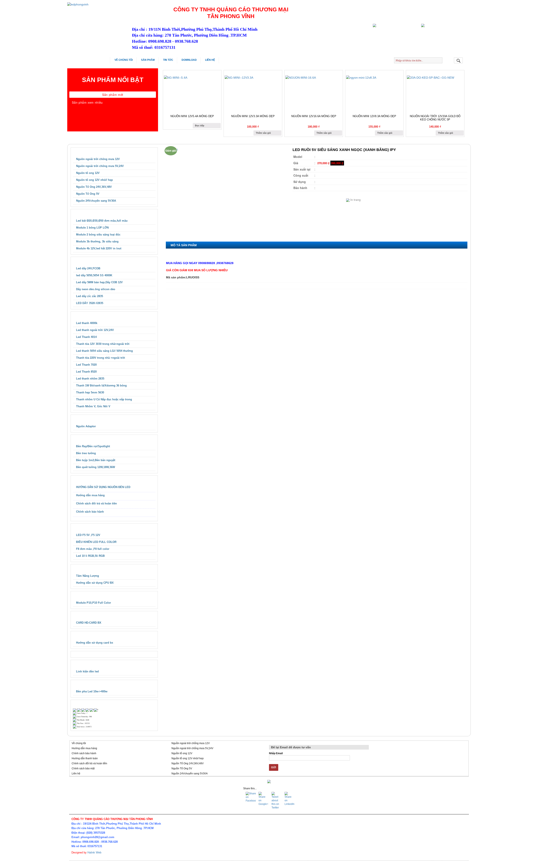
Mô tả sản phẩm (184, 245)
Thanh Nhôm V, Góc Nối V (93, 406)
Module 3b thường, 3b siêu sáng (97, 241)
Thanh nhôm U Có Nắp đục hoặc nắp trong (104, 399)
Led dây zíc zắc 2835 (89, 296)
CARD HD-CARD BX (88, 622)
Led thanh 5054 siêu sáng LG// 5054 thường (104, 350)
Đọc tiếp (199, 125)
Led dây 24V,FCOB (88, 268)
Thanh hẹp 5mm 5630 (90, 392)
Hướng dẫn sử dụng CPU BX (95, 582)
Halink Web (94, 852)
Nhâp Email (276, 753)
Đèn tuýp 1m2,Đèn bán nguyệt (95, 460)
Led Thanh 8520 (86, 371)
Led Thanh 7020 (86, 364)
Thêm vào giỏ (263, 133)
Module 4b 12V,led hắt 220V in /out (98, 248)
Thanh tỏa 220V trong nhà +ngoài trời (100, 357)
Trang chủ (92, 59)
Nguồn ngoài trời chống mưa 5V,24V (100, 166)
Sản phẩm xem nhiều (87, 102)
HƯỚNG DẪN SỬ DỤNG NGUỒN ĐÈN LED (103, 487)
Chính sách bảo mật (83, 768)
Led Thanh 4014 (86, 337)
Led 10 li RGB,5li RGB (90, 555)
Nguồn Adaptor (86, 426)
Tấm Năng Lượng (87, 575)
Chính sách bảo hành (90, 511)
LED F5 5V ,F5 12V (88, 535)
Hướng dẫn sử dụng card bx (94, 642)
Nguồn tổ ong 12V (88, 173)
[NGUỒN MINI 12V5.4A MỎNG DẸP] (192, 91)
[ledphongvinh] (97, 4)
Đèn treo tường (86, 453)
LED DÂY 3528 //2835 (89, 303)
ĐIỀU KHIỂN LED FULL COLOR (96, 542)
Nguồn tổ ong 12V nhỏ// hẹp (94, 179)
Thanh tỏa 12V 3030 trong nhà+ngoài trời (102, 343)
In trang (355, 199)
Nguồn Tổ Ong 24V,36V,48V (94, 186)
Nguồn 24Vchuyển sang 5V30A (96, 200)
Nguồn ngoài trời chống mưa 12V (98, 159)
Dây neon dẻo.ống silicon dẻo (95, 289)
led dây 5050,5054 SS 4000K (94, 275)
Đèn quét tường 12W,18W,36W (95, 467)
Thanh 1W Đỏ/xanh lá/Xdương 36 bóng (101, 385)
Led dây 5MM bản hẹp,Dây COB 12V (99, 282)
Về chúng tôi (124, 59)
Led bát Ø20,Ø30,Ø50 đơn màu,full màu (102, 220)
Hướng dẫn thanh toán (85, 758)
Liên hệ (210, 59)
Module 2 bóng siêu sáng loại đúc (98, 234)
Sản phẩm (148, 59)
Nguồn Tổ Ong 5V (87, 193)
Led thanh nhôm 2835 (90, 378)
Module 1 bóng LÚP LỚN (92, 227)
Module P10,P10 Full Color (93, 602)
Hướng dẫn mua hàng (90, 495)
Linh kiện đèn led (87, 671)
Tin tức (168, 59)
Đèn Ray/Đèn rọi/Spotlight (93, 446)
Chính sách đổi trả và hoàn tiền (96, 503)
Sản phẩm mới (112, 95)
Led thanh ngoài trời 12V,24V (95, 330)
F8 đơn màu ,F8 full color (92, 548)
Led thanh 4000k (86, 323)
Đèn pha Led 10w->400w (91, 691)
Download (189, 59)
